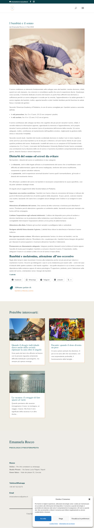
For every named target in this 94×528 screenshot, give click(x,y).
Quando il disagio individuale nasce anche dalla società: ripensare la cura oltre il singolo (26, 347)
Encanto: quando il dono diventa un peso (66, 346)
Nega (61, 519)
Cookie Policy (54, 523)
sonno (31, 291)
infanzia (25, 291)
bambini (18, 291)
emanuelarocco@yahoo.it (18, 497)
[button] (89, 499)
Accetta (43, 519)
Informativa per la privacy (67, 523)
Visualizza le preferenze (80, 519)
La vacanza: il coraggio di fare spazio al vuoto (26, 398)
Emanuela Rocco (18, 27)
